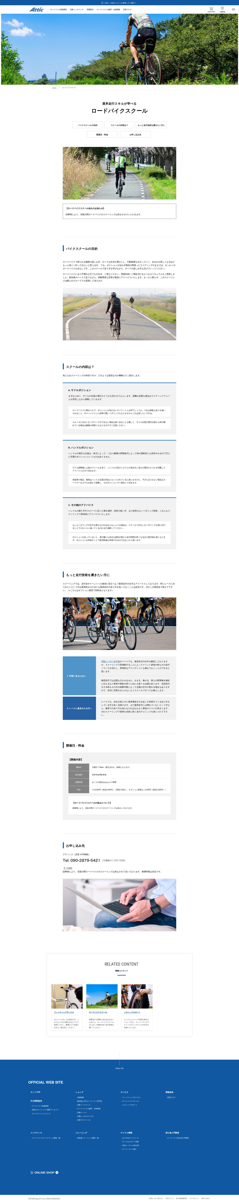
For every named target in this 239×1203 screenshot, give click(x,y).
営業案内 (90, 9)
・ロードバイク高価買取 (39, 1106)
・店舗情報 (80, 1097)
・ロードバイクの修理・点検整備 (88, 1108)
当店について (170, 1198)
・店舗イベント (81, 1112)
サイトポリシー (194, 1198)
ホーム (54, 88)
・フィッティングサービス (131, 1097)
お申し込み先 (135, 134)
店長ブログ (127, 9)
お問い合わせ (205, 1198)
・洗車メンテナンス (83, 1105)
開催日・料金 (102, 134)
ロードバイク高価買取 (58, 9)
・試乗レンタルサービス (85, 1116)
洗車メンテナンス (76, 9)
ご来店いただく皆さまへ (155, 1198)
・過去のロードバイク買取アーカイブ (44, 1109)
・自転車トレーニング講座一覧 (87, 1138)
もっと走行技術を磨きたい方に (151, 125)
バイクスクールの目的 (87, 125)
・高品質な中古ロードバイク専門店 (89, 1101)
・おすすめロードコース (130, 1138)
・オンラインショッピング (40, 1113)
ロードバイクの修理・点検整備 (108, 9)
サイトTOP (35, 1092)
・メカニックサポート (129, 1105)
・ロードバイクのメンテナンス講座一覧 (45, 1138)
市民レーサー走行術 (110, 661)
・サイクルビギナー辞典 (130, 1141)
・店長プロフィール (83, 1120)
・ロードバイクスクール (130, 1101)
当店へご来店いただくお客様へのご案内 (119, 3)
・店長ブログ (171, 1097)
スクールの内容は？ (119, 125)
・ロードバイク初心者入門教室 (177, 1138)
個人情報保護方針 (181, 1198)
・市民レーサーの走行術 (130, 1145)
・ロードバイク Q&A (128, 1149)
